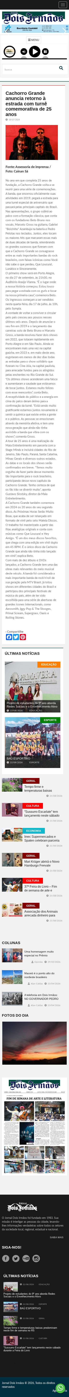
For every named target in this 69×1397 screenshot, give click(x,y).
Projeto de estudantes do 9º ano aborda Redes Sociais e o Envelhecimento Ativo (32, 704)
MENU (34, 39)
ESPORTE (50, 720)
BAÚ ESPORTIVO (18, 758)
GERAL (31, 780)
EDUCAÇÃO (49, 664)
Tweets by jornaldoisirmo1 (18, 1362)
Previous (6, 34)
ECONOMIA (33, 830)
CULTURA (32, 805)
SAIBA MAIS (56, 1237)
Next (63, 34)
